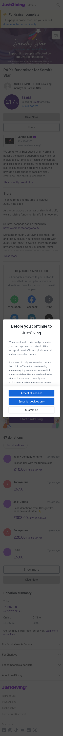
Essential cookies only (31, 401)
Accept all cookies (31, 393)
